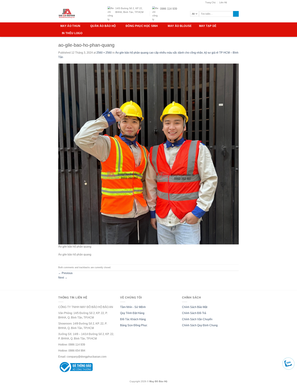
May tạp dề (208, 25)
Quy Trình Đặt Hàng (132, 313)
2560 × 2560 (104, 52)
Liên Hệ (223, 2)
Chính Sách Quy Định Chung (200, 325)
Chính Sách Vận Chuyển (197, 319)
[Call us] (237, 2)
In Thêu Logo (72, 33)
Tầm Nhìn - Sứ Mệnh (133, 307)
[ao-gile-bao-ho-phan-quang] (148, 153)
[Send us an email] (234, 2)
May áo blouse (180, 25)
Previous (65, 273)
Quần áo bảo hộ (103, 25)
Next (62, 277)
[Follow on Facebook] (230, 2)
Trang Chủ (210, 2)
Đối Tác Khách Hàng (133, 319)
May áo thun (70, 25)
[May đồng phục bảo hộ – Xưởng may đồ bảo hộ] (73, 13)
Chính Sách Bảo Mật (194, 307)
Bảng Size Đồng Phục (133, 325)
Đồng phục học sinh (142, 25)
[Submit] (236, 14)
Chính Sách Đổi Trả (194, 313)
